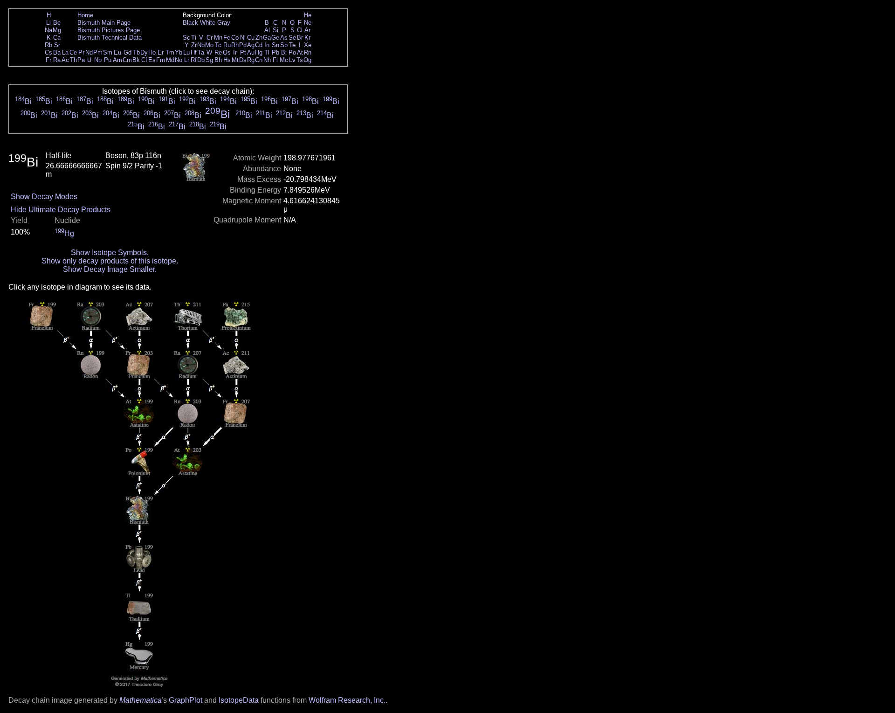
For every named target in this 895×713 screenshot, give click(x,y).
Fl (275, 59)
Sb (284, 45)
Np (98, 59)
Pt (243, 52)
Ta (201, 52)
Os (227, 52)
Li (48, 22)
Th (73, 59)
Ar (307, 30)
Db (201, 59)
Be (57, 22)
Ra (57, 59)
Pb (275, 52)
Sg (209, 59)
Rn (307, 52)
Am (117, 59)
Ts (299, 59)
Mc (284, 59)
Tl (266, 52)
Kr (307, 37)
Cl (300, 30)
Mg (57, 30)
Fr (48, 59)
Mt (235, 59)
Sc (186, 37)
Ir (235, 52)
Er (161, 52)
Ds (243, 59)
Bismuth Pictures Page (108, 30)
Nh (267, 59)
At (300, 52)
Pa (81, 59)
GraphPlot (185, 700)
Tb (136, 52)
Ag (251, 45)
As (284, 37)
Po (292, 52)
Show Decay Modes (44, 197)
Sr (57, 45)
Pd (243, 45)
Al (267, 30)
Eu (117, 52)
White (207, 22)
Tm (169, 52)
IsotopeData (239, 700)
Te (292, 45)
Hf (194, 52)
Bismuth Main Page (104, 22)
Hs (227, 59)
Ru (227, 45)
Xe (307, 45)
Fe (226, 37)
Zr (194, 45)
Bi (284, 52)
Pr (81, 52)
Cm (127, 59)
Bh (218, 59)
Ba (57, 52)
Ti (193, 37)
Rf (194, 59)
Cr (210, 37)
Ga (267, 37)
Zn (258, 37)
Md (170, 59)
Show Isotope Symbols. (110, 252)
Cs (48, 52)
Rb (48, 45)
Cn (258, 59)
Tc (218, 45)
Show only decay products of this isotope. (109, 261)
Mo (209, 45)
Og (307, 59)
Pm (98, 52)
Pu (107, 59)
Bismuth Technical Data (109, 37)
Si (275, 30)
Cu (251, 37)
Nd (89, 52)
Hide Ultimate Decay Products (60, 210)
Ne (307, 22)
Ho (152, 52)
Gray (223, 22)
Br (300, 37)
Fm (160, 59)
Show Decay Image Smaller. (110, 269)
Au (251, 52)
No (178, 59)
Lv (292, 59)
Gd (127, 52)
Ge (275, 37)
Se (292, 37)
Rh (235, 45)
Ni (243, 37)
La (65, 52)
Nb (201, 45)
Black (190, 22)
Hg (258, 52)
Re (218, 52)
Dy (144, 52)
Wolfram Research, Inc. (347, 700)
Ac (65, 59)
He (307, 15)
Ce (73, 52)
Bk (136, 59)
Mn (218, 37)
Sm (107, 52)
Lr (186, 59)
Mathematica (140, 700)
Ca (57, 37)
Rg (251, 59)
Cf (144, 59)
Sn (275, 45)
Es (152, 59)
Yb (178, 52)
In (266, 45)
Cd (258, 45)
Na (48, 30)
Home (85, 15)
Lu (186, 52)
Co (235, 37)
